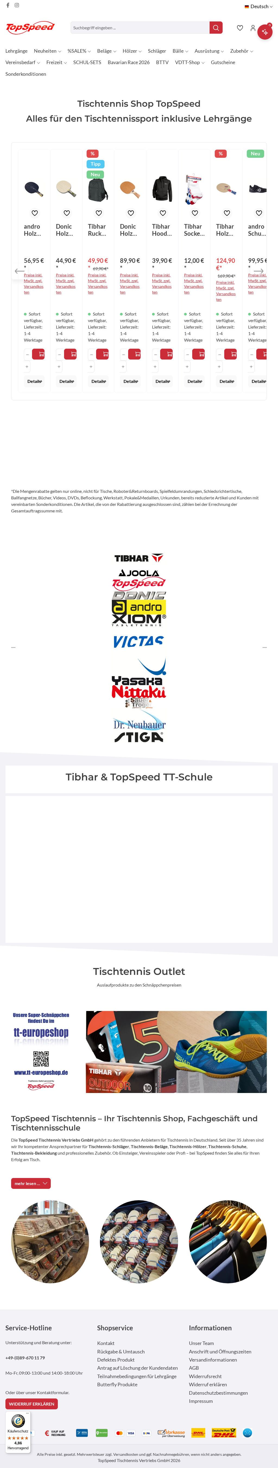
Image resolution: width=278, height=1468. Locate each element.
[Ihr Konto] (253, 27)
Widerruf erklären (208, 1384)
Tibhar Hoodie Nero (162, 230)
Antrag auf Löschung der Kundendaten (137, 1368)
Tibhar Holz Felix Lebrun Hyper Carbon (226, 230)
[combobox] (140, 27)
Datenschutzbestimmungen (218, 1393)
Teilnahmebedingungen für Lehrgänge (136, 1376)
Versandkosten (125, 1454)
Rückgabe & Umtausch (121, 1351)
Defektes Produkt (116, 1360)
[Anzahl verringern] (27, 355)
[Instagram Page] (16, 5)
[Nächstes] (258, 271)
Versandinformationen (213, 1360)
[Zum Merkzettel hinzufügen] (34, 213)
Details (34, 381)
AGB (194, 1368)
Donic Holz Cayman (65, 230)
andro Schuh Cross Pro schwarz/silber (258, 230)
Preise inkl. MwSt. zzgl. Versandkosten (33, 283)
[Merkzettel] (240, 27)
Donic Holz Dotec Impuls (129, 230)
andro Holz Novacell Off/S (33, 230)
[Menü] (27, 1414)
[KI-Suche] (265, 32)
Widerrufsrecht (205, 1376)
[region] (139, 271)
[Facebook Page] (7, 5)
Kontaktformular (52, 1392)
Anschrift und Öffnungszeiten (220, 1351)
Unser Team (201, 1343)
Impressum (201, 1401)
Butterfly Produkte (117, 1384)
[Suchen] (216, 27)
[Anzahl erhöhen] (27, 367)
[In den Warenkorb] (102, 354)
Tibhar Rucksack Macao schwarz (98, 230)
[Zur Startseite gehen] (32, 27)
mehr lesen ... (27, 1183)
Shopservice (115, 1328)
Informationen (210, 1328)
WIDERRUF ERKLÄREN (31, 1403)
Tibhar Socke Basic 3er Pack (193, 230)
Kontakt (106, 1343)
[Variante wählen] (38, 354)
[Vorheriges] (19, 271)
